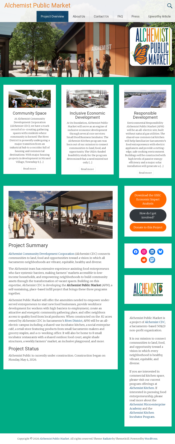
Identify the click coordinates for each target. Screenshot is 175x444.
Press (136, 16)
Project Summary (28, 245)
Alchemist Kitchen (142, 388)
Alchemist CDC (155, 322)
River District (73, 320)
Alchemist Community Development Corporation (42, 253)
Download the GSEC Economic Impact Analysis (148, 199)
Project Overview (52, 16)
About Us (79, 16)
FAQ (120, 16)
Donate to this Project (148, 227)
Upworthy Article (159, 16)
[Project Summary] (60, 237)
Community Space (29, 113)
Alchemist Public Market (37, 5)
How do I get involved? (148, 215)
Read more (29, 168)
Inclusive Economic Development (87, 115)
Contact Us (101, 16)
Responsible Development (145, 115)
